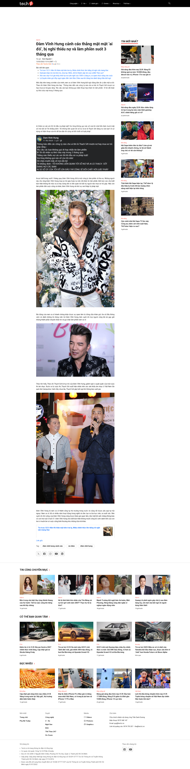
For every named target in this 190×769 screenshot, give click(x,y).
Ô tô (21, 644)
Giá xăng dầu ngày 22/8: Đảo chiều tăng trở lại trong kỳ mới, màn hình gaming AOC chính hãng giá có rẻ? (137, 110)
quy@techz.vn (119, 723)
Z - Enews (105, 3)
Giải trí (38, 40)
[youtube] (56, 553)
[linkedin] (62, 553)
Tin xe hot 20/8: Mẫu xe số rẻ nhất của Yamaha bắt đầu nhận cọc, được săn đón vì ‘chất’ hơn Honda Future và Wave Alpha (152, 649)
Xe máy (137, 644)
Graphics (89, 724)
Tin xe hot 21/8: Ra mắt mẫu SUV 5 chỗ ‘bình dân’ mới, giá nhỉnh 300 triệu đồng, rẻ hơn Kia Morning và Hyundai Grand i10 (75, 649)
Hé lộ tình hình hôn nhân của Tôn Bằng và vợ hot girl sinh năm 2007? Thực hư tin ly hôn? (75, 602)
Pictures (89, 721)
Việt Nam (138, 691)
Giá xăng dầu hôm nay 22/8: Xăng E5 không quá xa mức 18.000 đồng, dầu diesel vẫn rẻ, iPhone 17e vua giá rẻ (136, 72)
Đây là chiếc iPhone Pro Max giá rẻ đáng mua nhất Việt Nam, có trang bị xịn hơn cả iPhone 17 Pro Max (75, 696)
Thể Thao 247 (50, 732)
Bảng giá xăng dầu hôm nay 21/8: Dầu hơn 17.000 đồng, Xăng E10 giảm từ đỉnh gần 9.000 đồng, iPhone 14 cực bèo (114, 696)
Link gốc (39, 540)
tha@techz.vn (140, 726)
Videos (89, 717)
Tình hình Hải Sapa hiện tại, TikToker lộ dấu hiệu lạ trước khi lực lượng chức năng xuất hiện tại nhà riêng (137, 185)
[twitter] (38, 553)
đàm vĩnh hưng (86, 546)
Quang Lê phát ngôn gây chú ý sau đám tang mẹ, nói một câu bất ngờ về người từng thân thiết (151, 602)
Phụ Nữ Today (25, 721)
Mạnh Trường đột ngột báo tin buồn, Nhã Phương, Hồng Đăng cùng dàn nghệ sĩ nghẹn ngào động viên (113, 602)
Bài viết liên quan (42, 68)
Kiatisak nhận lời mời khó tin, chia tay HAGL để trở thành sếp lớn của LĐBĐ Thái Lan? (72, 73)
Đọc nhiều (26, 663)
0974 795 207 (128, 726)
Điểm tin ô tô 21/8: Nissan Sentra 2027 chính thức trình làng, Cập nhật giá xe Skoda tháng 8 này (35, 649)
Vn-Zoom (49, 735)
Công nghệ (73, 3)
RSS (47, 728)
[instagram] (50, 553)
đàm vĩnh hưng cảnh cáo (53, 546)
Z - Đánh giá (93, 3)
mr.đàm (71, 546)
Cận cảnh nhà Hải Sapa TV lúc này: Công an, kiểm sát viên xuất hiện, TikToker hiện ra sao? (135, 223)
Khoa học (116, 3)
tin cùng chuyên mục (34, 569)
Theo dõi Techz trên (43, 64)
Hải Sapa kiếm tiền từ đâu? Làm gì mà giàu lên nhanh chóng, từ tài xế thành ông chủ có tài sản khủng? (136, 148)
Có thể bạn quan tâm (34, 616)
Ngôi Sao (48, 724)
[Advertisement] (75, 109)
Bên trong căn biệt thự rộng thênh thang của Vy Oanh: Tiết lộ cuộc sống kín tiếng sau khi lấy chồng (36, 602)
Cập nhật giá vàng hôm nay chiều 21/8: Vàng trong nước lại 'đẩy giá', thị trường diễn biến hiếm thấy (36, 696)
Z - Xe (83, 3)
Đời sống (124, 143)
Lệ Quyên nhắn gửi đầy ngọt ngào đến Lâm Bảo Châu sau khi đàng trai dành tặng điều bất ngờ (75, 78)
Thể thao (126, 3)
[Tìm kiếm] (168, 3)
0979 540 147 (122, 720)
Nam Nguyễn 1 (47, 59)
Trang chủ (24, 717)
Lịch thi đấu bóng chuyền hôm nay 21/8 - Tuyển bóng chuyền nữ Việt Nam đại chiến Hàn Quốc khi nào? (152, 696)
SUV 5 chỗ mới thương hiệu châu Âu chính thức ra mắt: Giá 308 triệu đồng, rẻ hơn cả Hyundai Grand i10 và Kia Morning (114, 649)
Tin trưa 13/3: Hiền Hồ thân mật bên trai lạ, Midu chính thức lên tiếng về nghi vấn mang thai (74, 70)
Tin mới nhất (129, 41)
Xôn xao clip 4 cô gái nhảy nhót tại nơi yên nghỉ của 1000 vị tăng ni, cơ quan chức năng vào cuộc (76, 76)
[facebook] (44, 553)
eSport (123, 105)
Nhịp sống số (125, 67)
